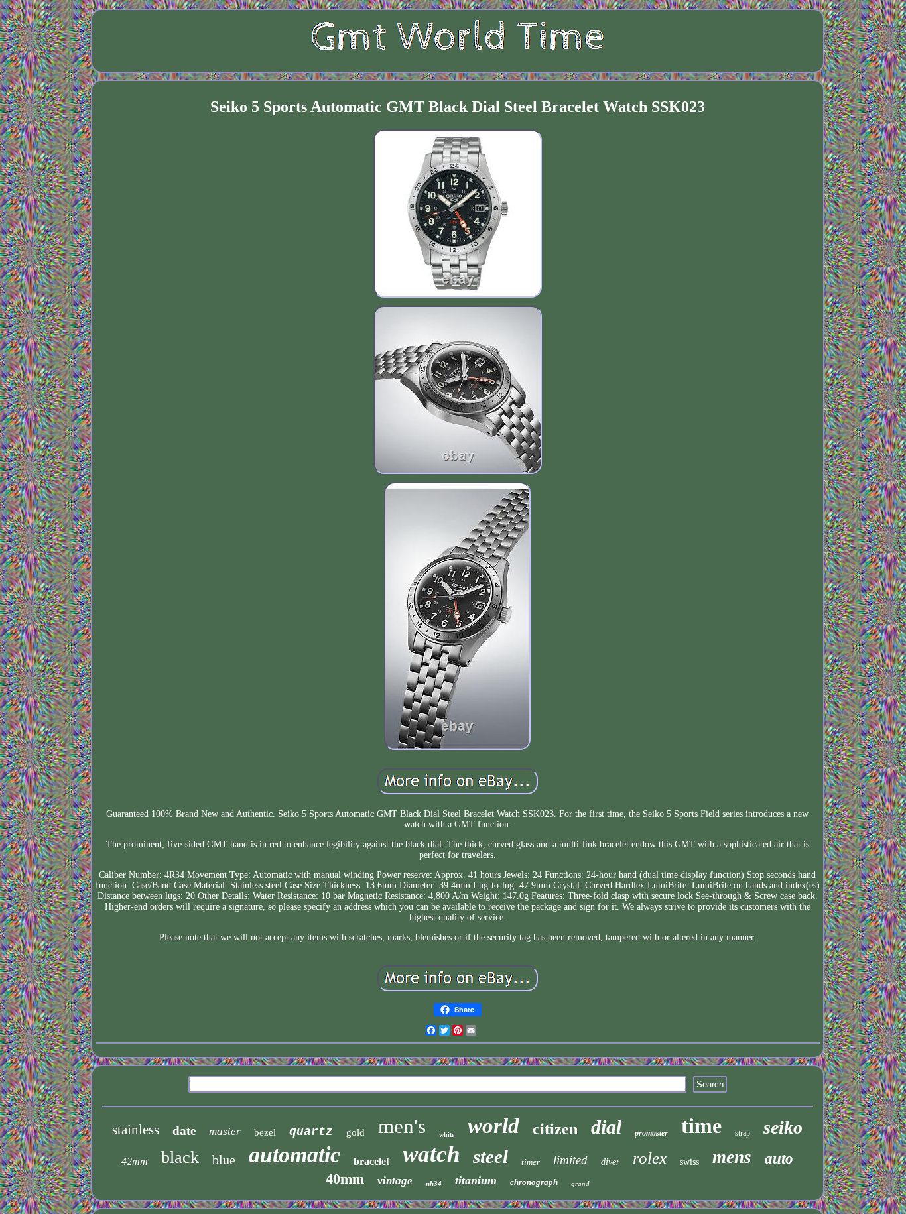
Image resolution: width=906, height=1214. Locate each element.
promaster (651, 1133)
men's (402, 1126)
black (180, 1157)
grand (580, 1183)
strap (742, 1133)
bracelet (371, 1161)
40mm (345, 1178)
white (446, 1134)
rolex (650, 1158)
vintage (395, 1180)
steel (490, 1156)
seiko (783, 1127)
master (225, 1131)
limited (570, 1160)
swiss (689, 1162)
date (184, 1131)
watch (431, 1154)
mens (731, 1157)
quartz (311, 1131)
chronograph (534, 1182)
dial (606, 1127)
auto (779, 1158)
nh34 (434, 1183)
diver (610, 1162)
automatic (294, 1154)
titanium (476, 1180)
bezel (265, 1132)
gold (355, 1132)
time (701, 1126)
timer (530, 1162)
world (493, 1126)
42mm (134, 1161)
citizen (555, 1129)
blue (223, 1159)
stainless (135, 1130)
